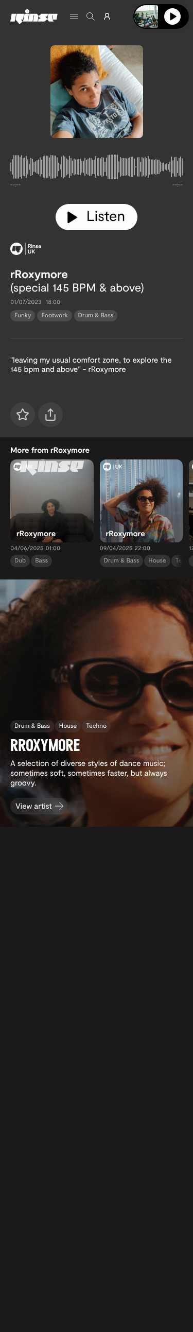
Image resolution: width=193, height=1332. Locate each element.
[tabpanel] (96, 169)
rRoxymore (39, 274)
